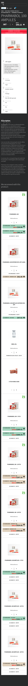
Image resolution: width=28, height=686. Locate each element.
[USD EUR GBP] (3, 8)
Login (10, 8)
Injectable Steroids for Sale (12, 11)
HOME (2, 11)
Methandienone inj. (6, 12)
